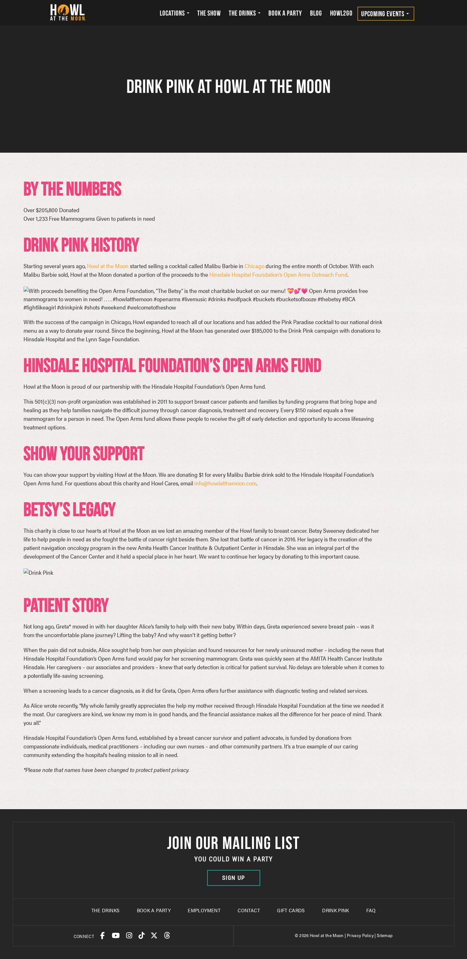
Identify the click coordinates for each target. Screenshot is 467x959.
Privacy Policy (360, 935)
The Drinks (243, 13)
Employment (204, 910)
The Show (209, 13)
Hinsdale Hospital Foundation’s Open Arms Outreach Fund (278, 274)
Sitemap (385, 935)
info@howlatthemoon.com (225, 483)
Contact (249, 910)
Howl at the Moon (108, 266)
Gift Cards (291, 910)
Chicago (254, 266)
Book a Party (285, 13)
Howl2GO (341, 13)
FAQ (371, 910)
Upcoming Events (383, 13)
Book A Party (154, 910)
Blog (316, 13)
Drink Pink (335, 910)
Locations (173, 13)
